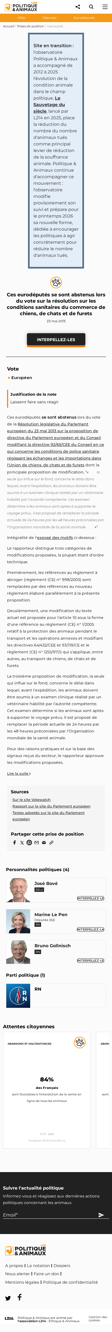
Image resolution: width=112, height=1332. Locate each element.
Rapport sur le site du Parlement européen (52, 806)
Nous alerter (17, 1273)
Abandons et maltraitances (29, 1043)
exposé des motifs (55, 537)
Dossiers (62, 1265)
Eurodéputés (84, 18)
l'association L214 (32, 1321)
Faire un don (46, 1273)
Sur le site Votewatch (32, 799)
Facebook (16, 1289)
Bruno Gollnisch (53, 945)
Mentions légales (22, 1282)
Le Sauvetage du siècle (49, 105)
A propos (14, 1265)
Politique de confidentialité (70, 1282)
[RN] (18, 997)
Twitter (41, 1289)
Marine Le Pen (51, 914)
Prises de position (30, 26)
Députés (50, 18)
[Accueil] (16, 12)
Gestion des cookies (98, 1319)
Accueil (8, 26)
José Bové (46, 883)
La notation (38, 1265)
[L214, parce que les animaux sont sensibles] (9, 1318)
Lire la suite (18, 773)
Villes (21, 18)
